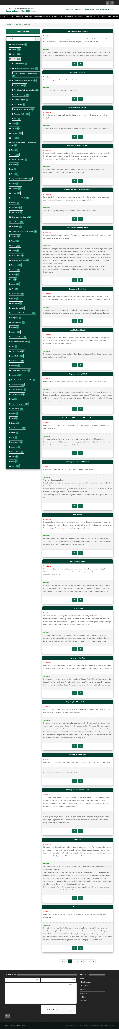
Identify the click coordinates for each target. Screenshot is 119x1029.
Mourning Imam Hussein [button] (19, 370)
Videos (83, 997)
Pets (12, 399)
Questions (79, 10)
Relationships (15, 409)
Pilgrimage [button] (15, 133)
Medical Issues (15, 361)
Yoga (12, 461)
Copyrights (14, 265)
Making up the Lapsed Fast (22, 109)
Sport (13, 437)
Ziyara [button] (13, 466)
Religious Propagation (18, 404)
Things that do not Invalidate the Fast (25, 73)
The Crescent (18, 104)
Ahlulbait (14, 236)
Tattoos (13, 433)
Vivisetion (14, 447)
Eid (12, 279)
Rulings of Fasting (19, 114)
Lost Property (15, 212)
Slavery (13, 413)
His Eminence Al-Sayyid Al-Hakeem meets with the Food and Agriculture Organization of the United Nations (70, 17)
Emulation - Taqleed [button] (18, 44)
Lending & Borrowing (17, 160)
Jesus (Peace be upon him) (19, 342)
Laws (12, 346)
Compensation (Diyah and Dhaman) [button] (22, 231)
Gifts (12, 174)
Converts (14, 270)
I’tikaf (15, 119)
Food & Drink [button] (16, 222)
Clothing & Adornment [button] (19, 260)
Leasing (13, 155)
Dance (13, 275)
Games (13, 284)
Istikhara (13, 332)
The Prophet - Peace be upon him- (21, 380)
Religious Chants (16, 394)
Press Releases (101, 10)
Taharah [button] (14, 49)
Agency (13, 164)
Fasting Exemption (20, 100)
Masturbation (15, 356)
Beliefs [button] (14, 251)
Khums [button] (14, 128)
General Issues (15, 294)
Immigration (14, 318)
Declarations (86, 982)
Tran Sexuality (15, 442)
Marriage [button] (14, 188)
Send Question (23, 32)
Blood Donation (16, 255)
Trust (12, 150)
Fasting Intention (19, 64)
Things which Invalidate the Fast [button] (25, 68)
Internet (13, 327)
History (13, 298)
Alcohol (13, 241)
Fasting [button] (14, 59)
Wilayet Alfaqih (15, 452)
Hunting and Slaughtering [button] (20, 217)
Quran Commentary (17, 389)
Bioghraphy (70, 10)
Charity (13, 183)
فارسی (23, 1025)
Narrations (14, 375)
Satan (13, 418)
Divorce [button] (14, 193)
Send (8, 1016)
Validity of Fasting (19, 95)
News (92, 10)
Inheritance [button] (15, 227)
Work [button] (13, 457)
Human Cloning (16, 308)
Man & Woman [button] (16, 351)
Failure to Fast (18, 85)
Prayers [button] (14, 54)
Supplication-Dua (16, 428)
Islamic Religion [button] (16, 322)
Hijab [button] (13, 289)
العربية (18, 1025)
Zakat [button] (13, 124)
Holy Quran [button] (15, 303)
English (12, 1025)
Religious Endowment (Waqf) (20, 179)
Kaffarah (13, 203)
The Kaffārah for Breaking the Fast (24, 90)
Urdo (6, 1025)
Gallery (111, 10)
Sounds (84, 993)
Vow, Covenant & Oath (18, 198)
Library (86, 10)
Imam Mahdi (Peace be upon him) (21, 313)
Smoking (14, 423)
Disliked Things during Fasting (23, 80)
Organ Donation (16, 385)
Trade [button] (13, 138)
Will (12, 169)
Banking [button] (14, 246)
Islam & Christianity (17, 337)
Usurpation (14, 207)
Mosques (14, 366)
